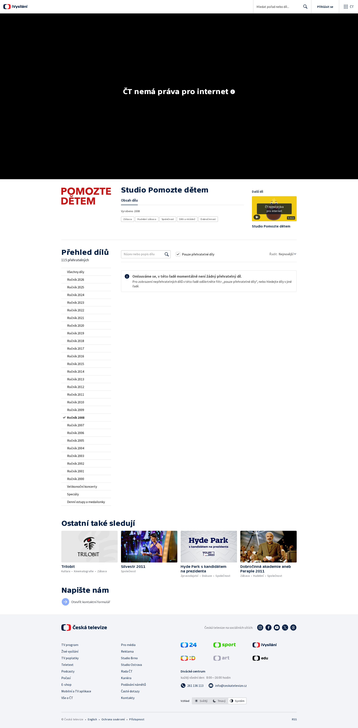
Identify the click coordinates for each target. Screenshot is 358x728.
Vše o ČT (67, 698)
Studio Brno (129, 658)
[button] (274, 210)
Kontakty (127, 698)
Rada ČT (127, 671)
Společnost (168, 219)
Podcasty (67, 671)
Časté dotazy (130, 691)
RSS (294, 719)
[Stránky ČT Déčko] (188, 659)
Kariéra (126, 678)
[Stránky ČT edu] (260, 659)
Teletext (67, 665)
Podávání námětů (133, 684)
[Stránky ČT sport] (224, 646)
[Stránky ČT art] (221, 659)
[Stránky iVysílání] (265, 646)
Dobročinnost (208, 219)
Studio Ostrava (131, 665)
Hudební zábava (146, 219)
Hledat (305, 6)
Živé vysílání (69, 651)
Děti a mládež (187, 219)
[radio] (86, 272)
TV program (69, 645)
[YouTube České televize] (276, 627)
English (92, 719)
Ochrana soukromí (113, 719)
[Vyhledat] (167, 254)
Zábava (127, 219)
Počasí (66, 678)
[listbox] (219, 700)
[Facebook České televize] (268, 627)
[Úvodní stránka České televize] (84, 627)
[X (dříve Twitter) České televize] (285, 627)
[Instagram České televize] (260, 627)
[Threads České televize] (293, 627)
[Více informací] (232, 92)
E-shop (66, 684)
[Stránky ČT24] (189, 646)
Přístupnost (136, 719)
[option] (201, 701)
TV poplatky (70, 658)
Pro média (128, 645)
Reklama (127, 651)
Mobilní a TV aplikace (76, 691)
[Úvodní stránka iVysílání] (19, 6)
